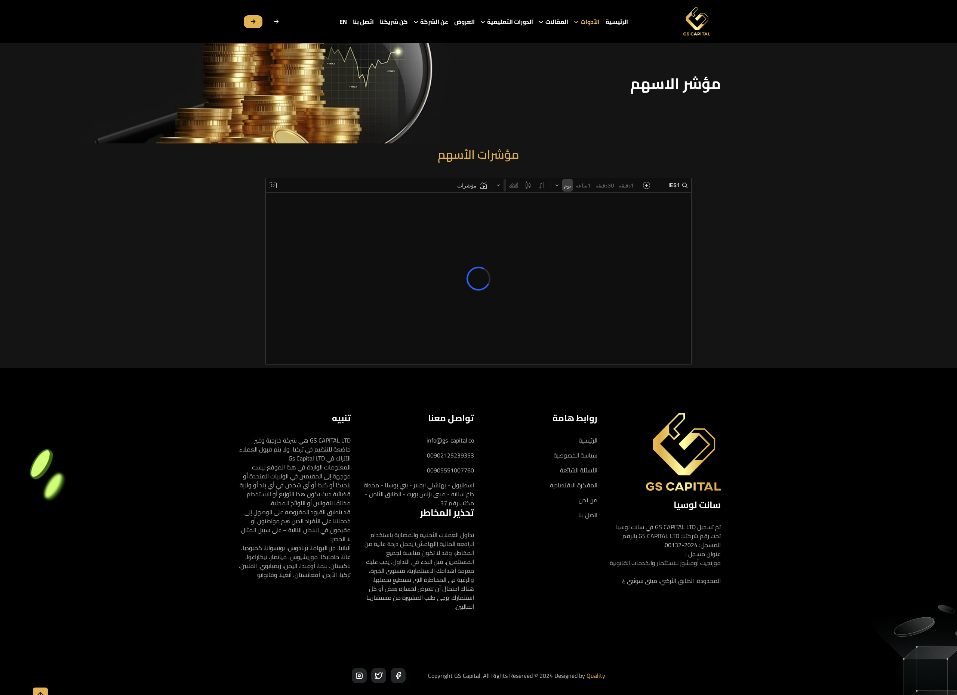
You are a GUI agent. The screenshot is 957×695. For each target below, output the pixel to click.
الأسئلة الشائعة (578, 470)
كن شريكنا (394, 21)
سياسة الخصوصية (575, 455)
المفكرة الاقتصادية (573, 485)
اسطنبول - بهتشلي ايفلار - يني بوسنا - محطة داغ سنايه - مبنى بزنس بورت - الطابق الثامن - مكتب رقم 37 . (419, 494)
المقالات (556, 21)
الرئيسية (617, 21)
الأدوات (590, 21)
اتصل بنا (363, 21)
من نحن (588, 500)
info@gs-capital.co (450, 440)
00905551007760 (450, 470)
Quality (596, 675)
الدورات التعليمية (510, 21)
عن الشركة (434, 21)
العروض (464, 21)
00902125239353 (450, 455)
